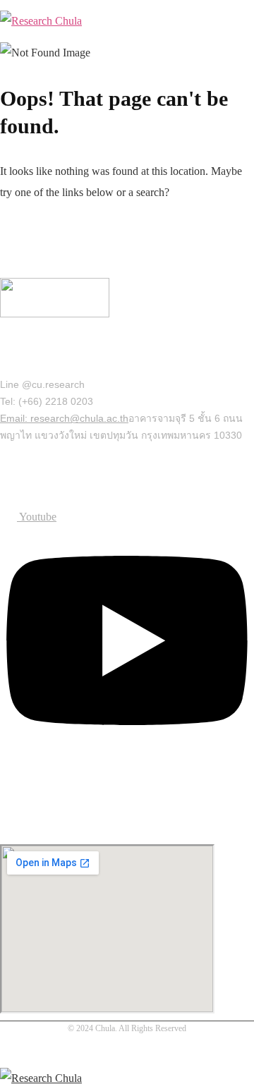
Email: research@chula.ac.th (64, 418)
